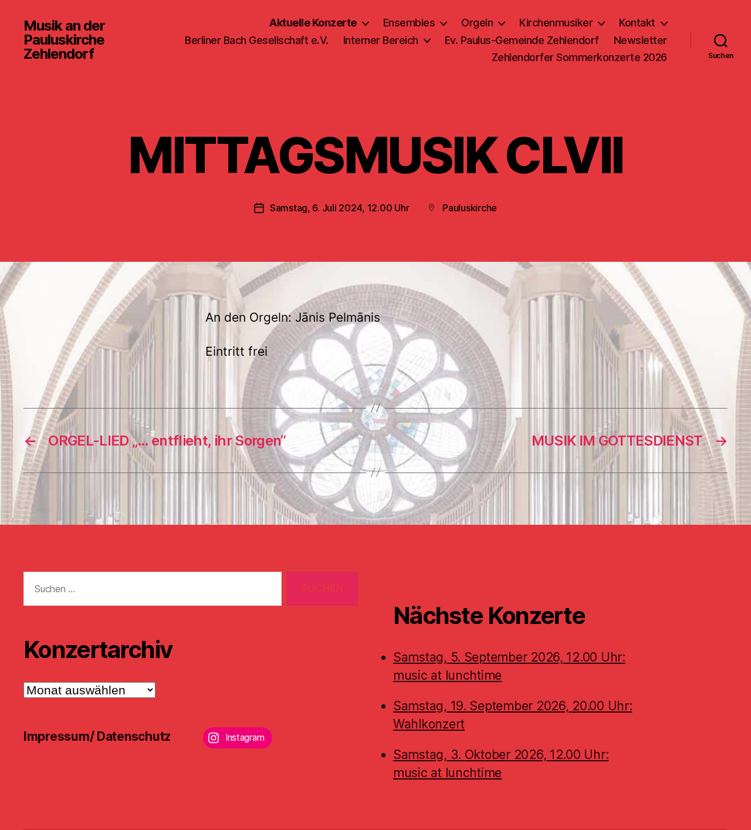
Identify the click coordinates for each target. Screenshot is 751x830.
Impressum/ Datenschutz (97, 736)
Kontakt (637, 22)
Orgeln (477, 22)
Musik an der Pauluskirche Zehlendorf (64, 40)
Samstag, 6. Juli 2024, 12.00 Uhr (339, 208)
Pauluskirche (469, 208)
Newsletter (640, 40)
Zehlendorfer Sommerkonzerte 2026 (579, 57)
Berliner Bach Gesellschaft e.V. (257, 40)
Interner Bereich (380, 40)
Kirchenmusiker (556, 22)
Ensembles (409, 22)
